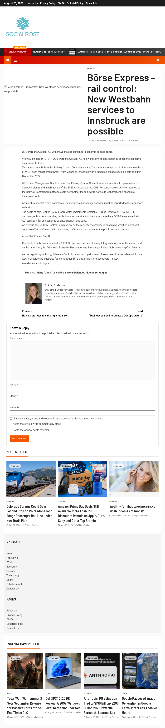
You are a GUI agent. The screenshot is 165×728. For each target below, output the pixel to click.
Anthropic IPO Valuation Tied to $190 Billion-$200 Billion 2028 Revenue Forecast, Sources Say (111, 51)
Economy (91, 68)
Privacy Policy (47, 3)
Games (10, 693)
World (9, 562)
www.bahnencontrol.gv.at (36, 263)
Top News (12, 557)
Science (10, 571)
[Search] (158, 60)
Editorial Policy (75, 3)
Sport (9, 579)
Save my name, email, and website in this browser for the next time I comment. (58, 418)
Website (14, 407)
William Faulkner (32, 525)
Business (88, 693)
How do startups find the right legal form (46, 313)
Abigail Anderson (98, 141)
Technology (12, 575)
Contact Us (91, 3)
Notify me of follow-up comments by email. (37, 423)
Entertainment (14, 584)
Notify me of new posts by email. (31, 430)
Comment (16, 338)
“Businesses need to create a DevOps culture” (116, 313)
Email (14, 395)
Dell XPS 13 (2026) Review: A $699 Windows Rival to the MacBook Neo (63, 703)
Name (14, 384)
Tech (47, 693)
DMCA (61, 3)
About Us (33, 3)
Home (9, 553)
